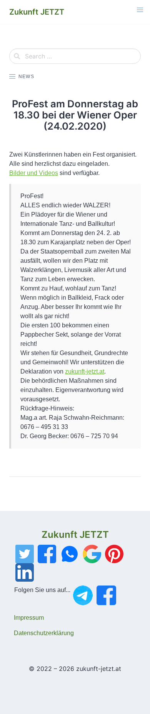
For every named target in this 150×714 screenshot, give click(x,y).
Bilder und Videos (33, 173)
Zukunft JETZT (75, 534)
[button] (140, 10)
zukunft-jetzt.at (84, 371)
